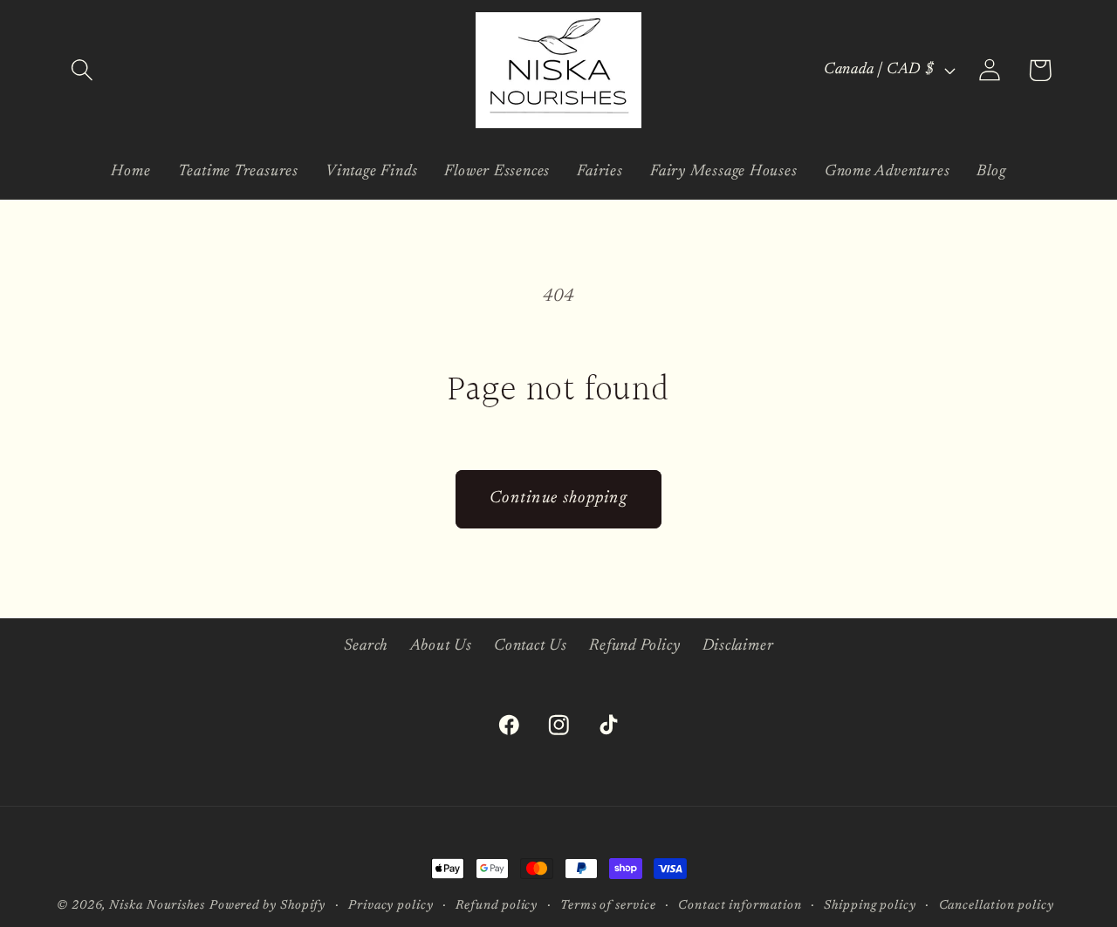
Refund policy (497, 905)
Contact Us (530, 646)
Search (366, 646)
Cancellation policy (996, 905)
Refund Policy (634, 646)
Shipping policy (870, 905)
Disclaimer (738, 646)
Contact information (739, 905)
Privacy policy (391, 905)
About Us (441, 646)
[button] (81, 70)
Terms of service (608, 905)
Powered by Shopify (267, 905)
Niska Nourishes (157, 905)
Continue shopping (558, 498)
